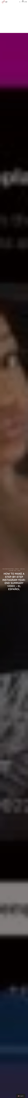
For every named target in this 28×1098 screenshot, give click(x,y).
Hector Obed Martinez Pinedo (8, 568)
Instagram (17, 568)
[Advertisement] (14, 18)
